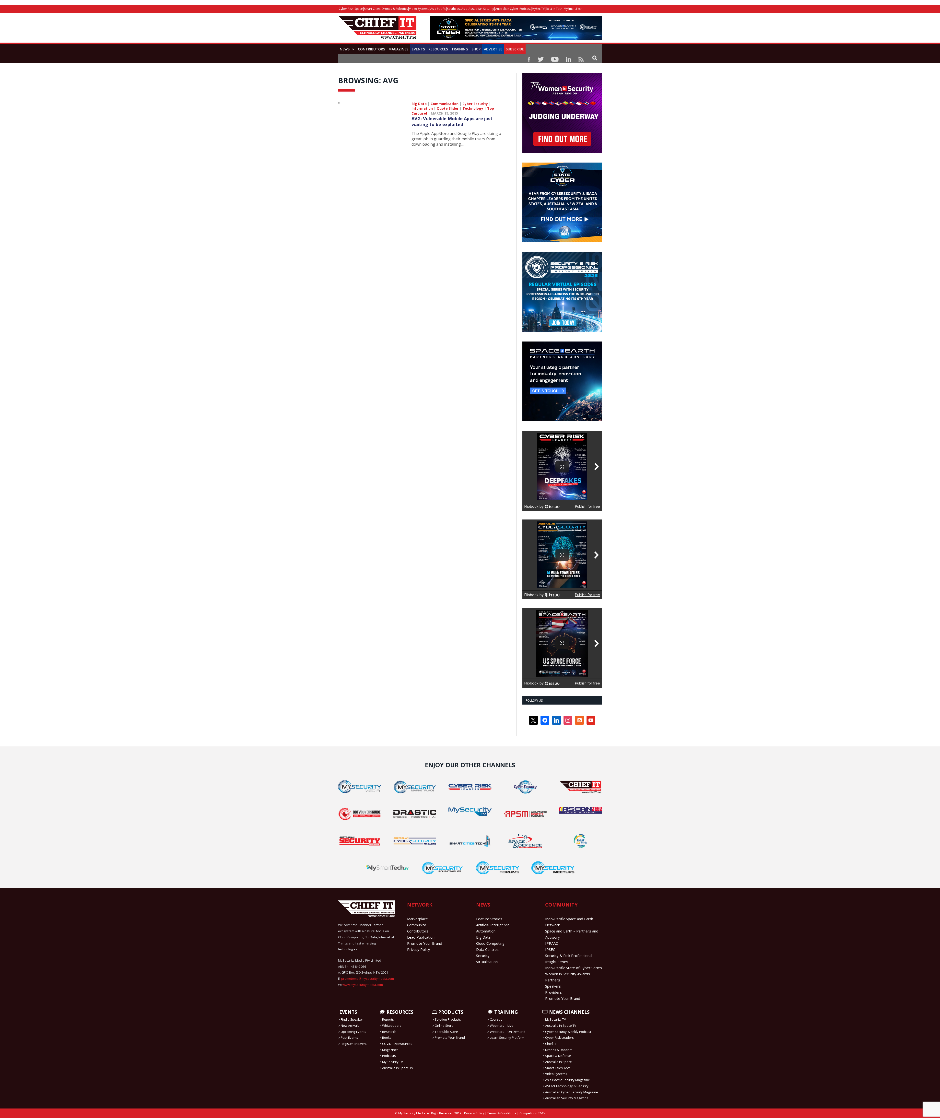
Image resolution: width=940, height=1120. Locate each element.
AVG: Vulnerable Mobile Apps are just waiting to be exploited (452, 121)
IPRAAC (551, 943)
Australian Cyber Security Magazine (571, 1092)
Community (416, 924)
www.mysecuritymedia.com (362, 984)
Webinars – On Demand (507, 1031)
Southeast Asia (457, 9)
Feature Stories (489, 918)
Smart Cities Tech (558, 1068)
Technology (472, 108)
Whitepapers (391, 1025)
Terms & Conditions (501, 1113)
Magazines (398, 49)
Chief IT (550, 1043)
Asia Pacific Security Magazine (567, 1080)
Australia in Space (558, 1062)
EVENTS (347, 1012)
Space (358, 9)
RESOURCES (399, 1012)
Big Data (419, 103)
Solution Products (448, 1019)
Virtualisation (487, 961)
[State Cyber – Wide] (516, 38)
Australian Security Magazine (566, 1098)
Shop (476, 49)
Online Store (444, 1025)
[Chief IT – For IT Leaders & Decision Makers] (377, 30)
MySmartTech (573, 9)
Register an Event (354, 1043)
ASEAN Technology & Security (566, 1086)
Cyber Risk (346, 9)
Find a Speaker (352, 1019)
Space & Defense (558, 1055)
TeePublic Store (446, 1031)
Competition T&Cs (532, 1113)
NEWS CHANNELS (569, 1012)
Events (418, 49)
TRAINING (459, 49)
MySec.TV (538, 9)
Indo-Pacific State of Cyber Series (573, 967)
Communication (444, 103)
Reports (388, 1019)
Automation (485, 931)
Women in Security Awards (567, 973)
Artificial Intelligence (493, 924)
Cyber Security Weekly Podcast (568, 1031)
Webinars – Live (501, 1025)
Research (389, 1031)
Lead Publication (421, 937)
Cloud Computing (490, 943)
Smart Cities (372, 9)
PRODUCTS (450, 1012)
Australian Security (481, 9)
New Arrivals (350, 1025)
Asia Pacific (438, 9)
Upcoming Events (353, 1031)
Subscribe (515, 49)
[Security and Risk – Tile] (562, 330)
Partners (552, 980)
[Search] (595, 57)
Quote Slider (447, 108)
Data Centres (487, 949)
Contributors (371, 49)
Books (386, 1037)
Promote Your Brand (424, 943)
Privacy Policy (418, 949)
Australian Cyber (506, 9)
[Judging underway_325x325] (562, 151)
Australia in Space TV (397, 1068)
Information (422, 108)
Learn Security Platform (507, 1037)
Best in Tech (554, 9)
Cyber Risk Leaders (559, 1037)
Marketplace (417, 918)
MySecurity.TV (392, 1062)
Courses (496, 1019)
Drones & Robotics (395, 9)
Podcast (525, 9)
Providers (553, 992)
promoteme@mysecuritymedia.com (367, 978)
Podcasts (389, 1055)
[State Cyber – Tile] (562, 241)
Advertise (493, 49)
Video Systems (419, 9)
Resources (438, 49)
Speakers (553, 986)
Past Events (349, 1037)
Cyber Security (475, 103)
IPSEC (550, 949)
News (345, 49)
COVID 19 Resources (397, 1043)
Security (483, 955)
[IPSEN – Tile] (562, 420)
